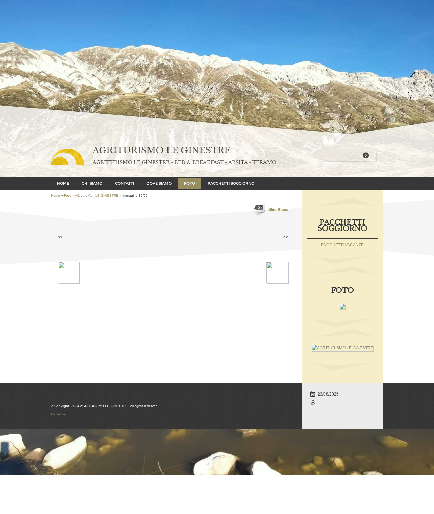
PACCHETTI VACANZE (342, 245)
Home (63, 183)
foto (189, 183)
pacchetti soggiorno (231, 183)
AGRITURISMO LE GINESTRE (162, 150)
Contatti (124, 183)
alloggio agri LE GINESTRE (96, 195)
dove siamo (159, 183)
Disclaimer (58, 414)
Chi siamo (92, 183)
